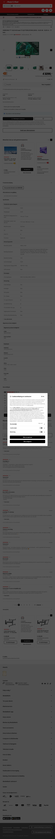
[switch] (41, 428)
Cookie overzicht (20, 421)
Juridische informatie (28, 421)
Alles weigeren (27, 441)
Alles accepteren (27, 437)
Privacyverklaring (13, 421)
